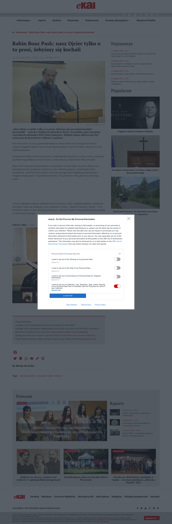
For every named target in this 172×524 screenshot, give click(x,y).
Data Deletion (71, 305)
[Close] (129, 219)
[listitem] (86, 253)
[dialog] (86, 262)
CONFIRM (68, 296)
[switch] (117, 259)
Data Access (86, 305)
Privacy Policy (100, 305)
